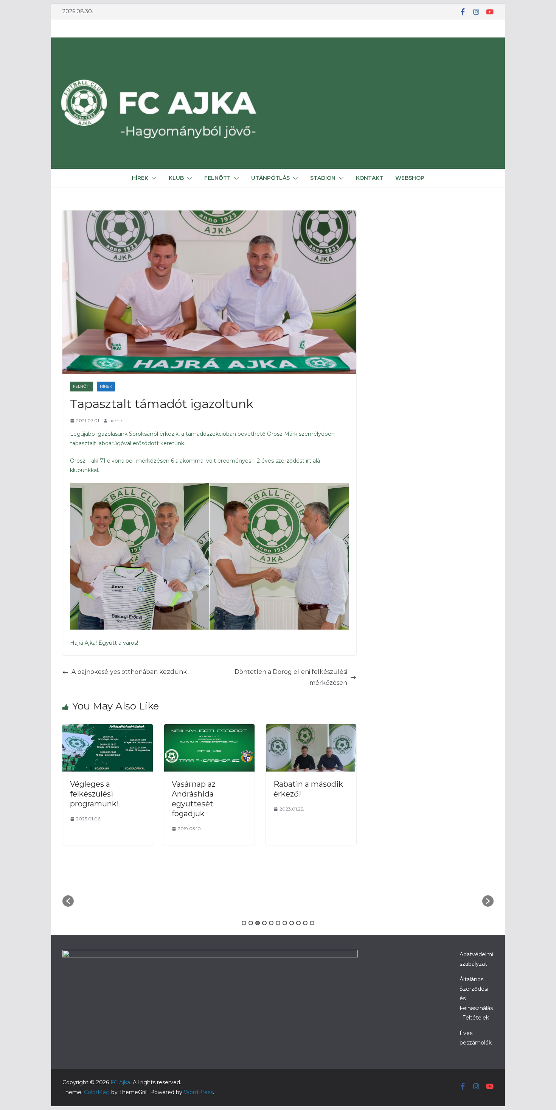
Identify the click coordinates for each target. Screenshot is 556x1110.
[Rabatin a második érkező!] (311, 729)
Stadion (322, 178)
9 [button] (298, 923)
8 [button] (291, 923)
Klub (176, 178)
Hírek (140, 178)
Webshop (409, 178)
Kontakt (369, 178)
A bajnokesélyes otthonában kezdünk (129, 671)
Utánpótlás (270, 178)
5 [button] (271, 923)
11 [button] (312, 923)
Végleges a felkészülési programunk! (94, 793)
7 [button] (285, 923)
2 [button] (250, 923)
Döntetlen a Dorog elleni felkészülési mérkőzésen (291, 677)
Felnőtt (217, 178)
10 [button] (305, 923)
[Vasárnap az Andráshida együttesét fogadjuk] (209, 729)
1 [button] (244, 923)
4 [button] (264, 923)
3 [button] (257, 923)
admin (116, 420)
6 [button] (278, 923)
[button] (152, 178)
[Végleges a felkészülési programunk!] (107, 729)
